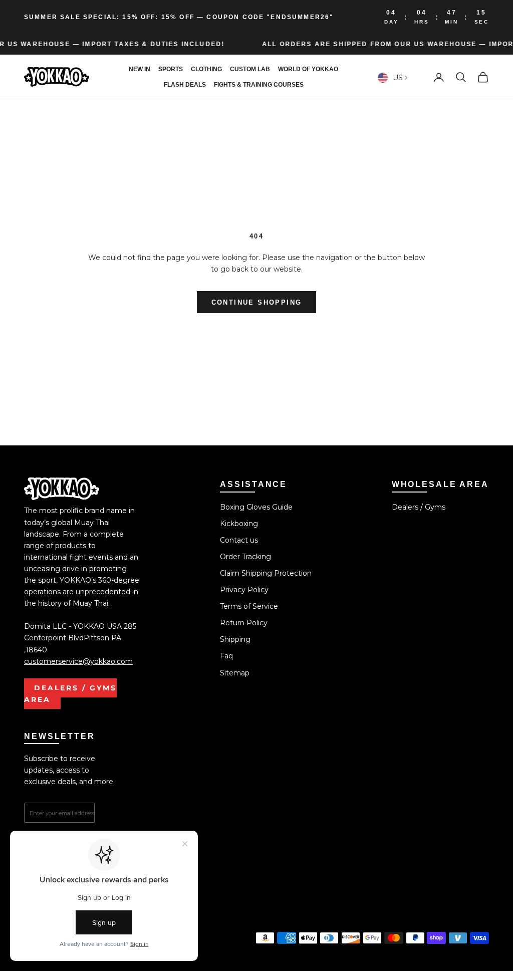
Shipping (235, 639)
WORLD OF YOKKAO (308, 69)
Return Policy (244, 622)
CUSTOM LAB (250, 69)
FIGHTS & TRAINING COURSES (259, 84)
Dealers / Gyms (418, 507)
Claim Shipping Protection (266, 573)
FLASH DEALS (185, 84)
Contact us (239, 540)
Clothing (206, 69)
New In (139, 69)
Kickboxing (239, 523)
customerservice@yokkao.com (78, 661)
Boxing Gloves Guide (256, 507)
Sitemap (234, 672)
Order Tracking (245, 556)
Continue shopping (256, 302)
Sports (170, 69)
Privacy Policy (244, 589)
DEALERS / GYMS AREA (70, 693)
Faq (226, 655)
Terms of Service (249, 606)
